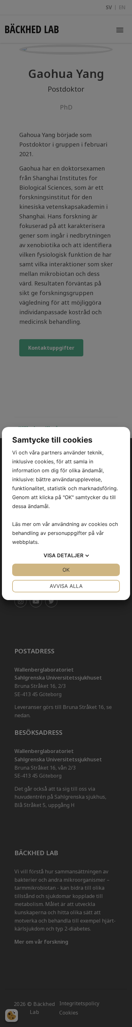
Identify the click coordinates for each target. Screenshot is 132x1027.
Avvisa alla (66, 586)
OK (66, 570)
